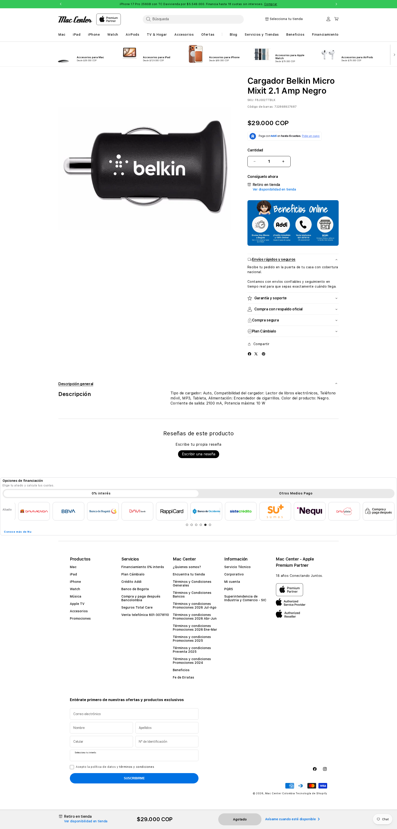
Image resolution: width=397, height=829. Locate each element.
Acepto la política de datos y (115, 766)
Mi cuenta (232, 581)
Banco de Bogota (135, 589)
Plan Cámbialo (133, 574)
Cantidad (255, 150)
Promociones (80, 618)
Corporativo (234, 574)
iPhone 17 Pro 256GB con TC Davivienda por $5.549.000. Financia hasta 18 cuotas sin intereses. (198, 4)
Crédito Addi (131, 581)
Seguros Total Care (137, 607)
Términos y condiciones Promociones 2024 (192, 660)
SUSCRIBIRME (134, 778)
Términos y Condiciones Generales (192, 583)
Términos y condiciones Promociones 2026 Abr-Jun (195, 616)
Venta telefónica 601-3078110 (145, 615)
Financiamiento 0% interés (142, 567)
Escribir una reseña (198, 454)
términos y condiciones (136, 766)
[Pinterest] (263, 354)
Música (75, 596)
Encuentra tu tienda (189, 574)
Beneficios (181, 670)
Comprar (270, 4)
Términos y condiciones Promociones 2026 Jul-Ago (194, 605)
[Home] (75, 19)
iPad (73, 574)
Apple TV (77, 604)
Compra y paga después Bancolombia (140, 598)
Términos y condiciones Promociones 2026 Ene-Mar (195, 627)
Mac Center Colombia (280, 793)
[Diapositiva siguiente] (393, 54)
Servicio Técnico (237, 567)
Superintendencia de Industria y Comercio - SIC (245, 598)
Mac (73, 567)
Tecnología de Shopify (311, 793)
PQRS (228, 589)
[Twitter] (256, 354)
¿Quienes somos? (187, 567)
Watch (75, 589)
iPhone (75, 581)
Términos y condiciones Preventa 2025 (192, 649)
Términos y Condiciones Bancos (192, 594)
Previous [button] (60, 4)
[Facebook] (249, 354)
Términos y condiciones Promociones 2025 (192, 638)
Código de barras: (260, 106)
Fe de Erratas (183, 677)
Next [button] (336, 4)
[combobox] (193, 19)
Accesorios (79, 611)
